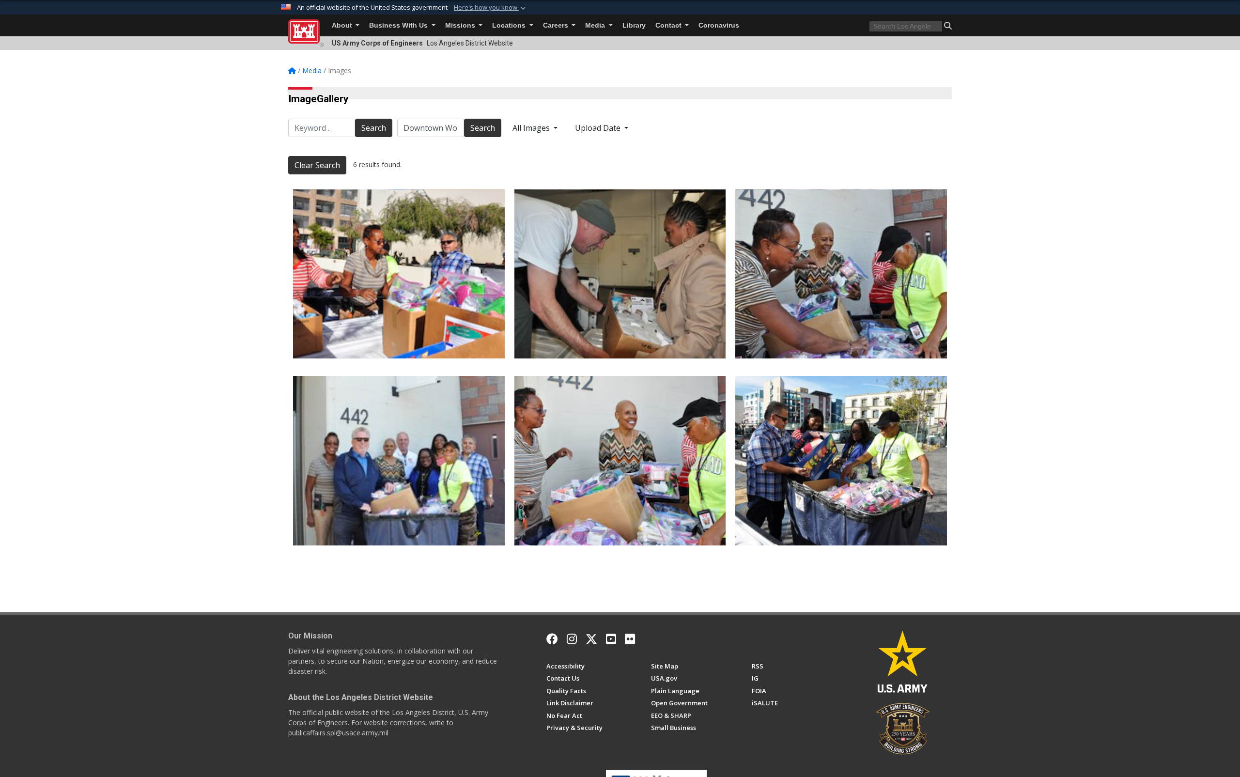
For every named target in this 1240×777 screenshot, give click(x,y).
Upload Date (598, 128)
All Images (532, 128)
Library (634, 25)
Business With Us (399, 25)
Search (373, 128)
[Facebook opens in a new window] (552, 639)
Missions (461, 25)
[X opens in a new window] (591, 639)
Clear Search (317, 165)
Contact (669, 25)
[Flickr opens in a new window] (630, 639)
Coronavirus (718, 25)
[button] (490, 8)
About (343, 25)
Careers (556, 25)
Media (596, 25)
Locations (509, 25)
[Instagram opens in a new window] (572, 639)
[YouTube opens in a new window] (611, 639)
